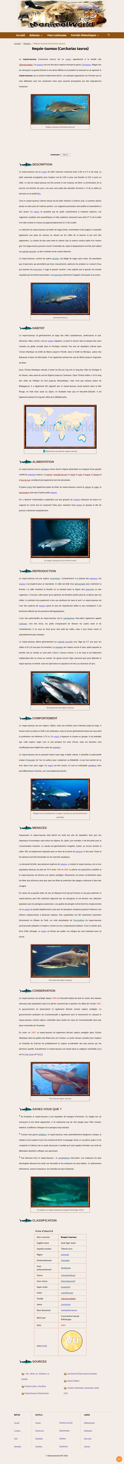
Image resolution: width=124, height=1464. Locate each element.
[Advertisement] (60, 140)
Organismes (63, 1446)
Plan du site (39, 1431)
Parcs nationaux (56, 35)
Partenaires (88, 1431)
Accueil (20, 35)
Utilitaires (62, 1438)
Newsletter (39, 1438)
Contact (38, 1423)
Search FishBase (73, 1381)
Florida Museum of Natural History (37, 1393)
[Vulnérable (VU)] (72, 1340)
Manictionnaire (64, 1430)
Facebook (38, 1446)
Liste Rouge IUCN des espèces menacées (82, 1373)
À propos (17, 1431)
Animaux (34, 35)
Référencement (89, 1423)
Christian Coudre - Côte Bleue (35, 1386)
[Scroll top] (119, 1459)
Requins (27, 43)
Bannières (17, 1446)
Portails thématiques (84, 35)
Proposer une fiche (66, 1423)
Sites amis (88, 1438)
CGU (16, 1438)
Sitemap (87, 1446)
